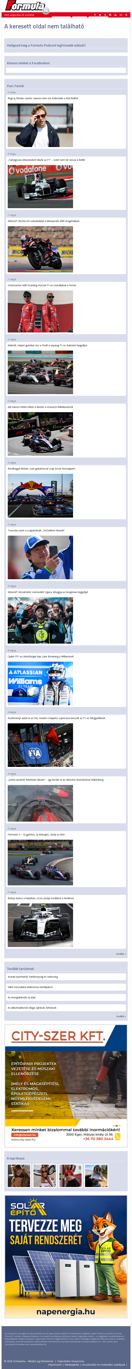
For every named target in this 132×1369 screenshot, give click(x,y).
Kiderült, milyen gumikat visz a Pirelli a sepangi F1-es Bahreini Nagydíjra (47, 345)
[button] (126, 14)
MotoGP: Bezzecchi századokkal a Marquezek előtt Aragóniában (43, 221)
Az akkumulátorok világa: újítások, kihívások (32, 1007)
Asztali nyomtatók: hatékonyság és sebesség (33, 976)
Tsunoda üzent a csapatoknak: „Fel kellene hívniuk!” (36, 530)
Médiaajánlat (72, 1364)
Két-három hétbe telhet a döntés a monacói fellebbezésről (40, 407)
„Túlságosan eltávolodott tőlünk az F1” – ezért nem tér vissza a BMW (46, 160)
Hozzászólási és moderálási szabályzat (103, 1364)
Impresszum (55, 1364)
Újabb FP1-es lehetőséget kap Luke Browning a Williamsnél (41, 656)
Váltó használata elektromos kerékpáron (30, 987)
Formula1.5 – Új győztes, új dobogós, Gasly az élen (36, 834)
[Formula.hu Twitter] (100, 14)
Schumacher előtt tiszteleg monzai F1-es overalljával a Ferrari (42, 285)
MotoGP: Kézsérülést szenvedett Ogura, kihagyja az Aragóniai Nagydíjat (48, 592)
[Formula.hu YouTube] (115, 14)
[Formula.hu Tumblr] (105, 14)
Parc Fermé (15, 86)
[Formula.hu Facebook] (95, 14)
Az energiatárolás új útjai (21, 997)
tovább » (121, 953)
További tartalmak (20, 968)
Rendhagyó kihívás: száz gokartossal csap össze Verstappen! (41, 468)
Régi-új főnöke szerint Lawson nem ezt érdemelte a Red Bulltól (43, 98)
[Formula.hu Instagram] (110, 14)
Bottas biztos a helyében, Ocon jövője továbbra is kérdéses (41, 898)
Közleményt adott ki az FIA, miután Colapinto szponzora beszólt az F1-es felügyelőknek (56, 718)
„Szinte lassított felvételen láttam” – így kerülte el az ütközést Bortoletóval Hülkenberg (55, 779)
